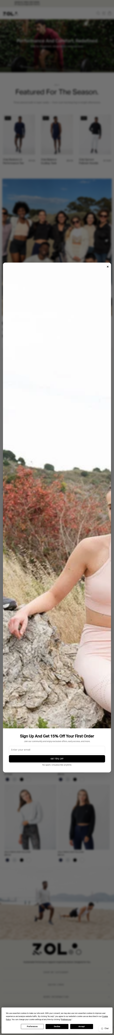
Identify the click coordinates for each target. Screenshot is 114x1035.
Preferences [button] (66, 1020)
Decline (57, 1026)
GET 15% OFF (57, 758)
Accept (82, 1026)
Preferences (32, 1026)
